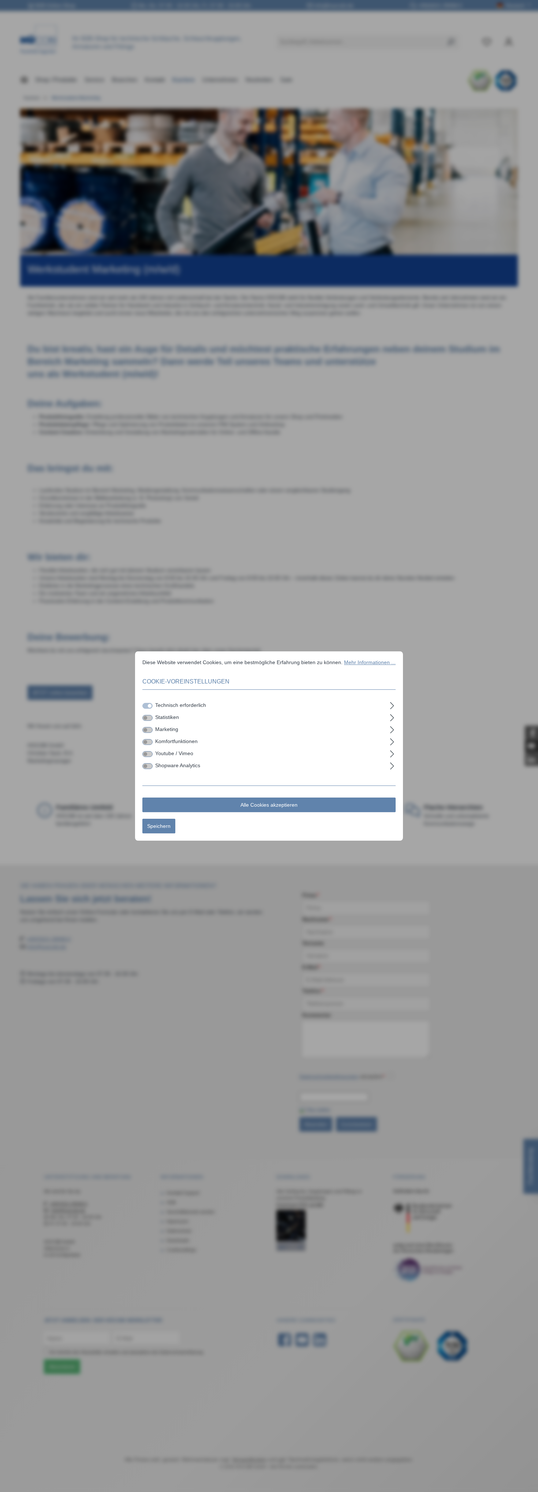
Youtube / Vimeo (174, 753)
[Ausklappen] (392, 704)
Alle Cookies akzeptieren (269, 805)
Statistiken (167, 717)
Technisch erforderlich (180, 705)
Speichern (159, 826)
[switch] (147, 718)
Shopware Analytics (177, 765)
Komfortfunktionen (176, 741)
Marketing (166, 729)
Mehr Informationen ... (370, 662)
